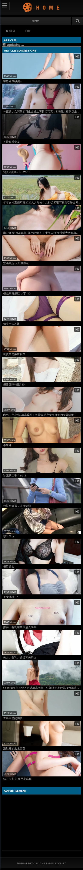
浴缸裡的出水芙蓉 (14, 748)
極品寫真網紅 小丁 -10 (16, 293)
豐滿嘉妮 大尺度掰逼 (16, 263)
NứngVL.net (41, 7)
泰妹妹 (7, 445)
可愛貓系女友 (11, 142)
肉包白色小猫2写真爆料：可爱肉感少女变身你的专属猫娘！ (40, 415)
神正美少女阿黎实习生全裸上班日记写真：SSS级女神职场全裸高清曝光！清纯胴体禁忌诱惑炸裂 (42, 111)
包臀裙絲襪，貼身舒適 (17, 506)
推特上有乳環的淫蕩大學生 (19, 627)
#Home (35, 21)
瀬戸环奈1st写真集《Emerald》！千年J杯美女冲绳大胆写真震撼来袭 (42, 233)
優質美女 (8, 566)
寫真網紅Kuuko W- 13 (16, 172)
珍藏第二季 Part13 (14, 475)
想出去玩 (8, 536)
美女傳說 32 (10, 597)
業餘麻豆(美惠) (12, 81)
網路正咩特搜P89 (13, 384)
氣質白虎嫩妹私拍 (14, 354)
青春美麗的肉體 (13, 718)
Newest (10, 30)
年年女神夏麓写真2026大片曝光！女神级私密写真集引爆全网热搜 (42, 202)
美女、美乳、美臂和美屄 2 (19, 657)
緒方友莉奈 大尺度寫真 (17, 779)
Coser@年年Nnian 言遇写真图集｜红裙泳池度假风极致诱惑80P (42, 688)
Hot (27, 30)
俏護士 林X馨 (11, 324)
